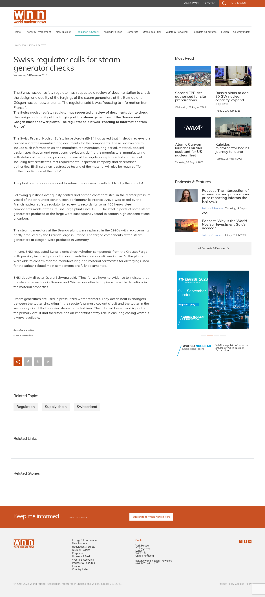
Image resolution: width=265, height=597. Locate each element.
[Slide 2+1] (216, 335)
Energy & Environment (38, 32)
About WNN (191, 3)
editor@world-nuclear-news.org (153, 561)
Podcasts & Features (205, 32)
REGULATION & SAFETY (33, 45)
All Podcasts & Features (212, 248)
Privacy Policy (226, 584)
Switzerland (87, 407)
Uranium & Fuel (152, 32)
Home (17, 32)
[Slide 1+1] (210, 335)
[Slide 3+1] (223, 335)
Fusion (225, 32)
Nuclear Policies (113, 32)
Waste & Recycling (176, 32)
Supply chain (56, 407)
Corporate (132, 32)
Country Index (241, 32)
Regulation (25, 407)
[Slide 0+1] (203, 335)
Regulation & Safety (87, 32)
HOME (17, 45)
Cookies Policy (243, 584)
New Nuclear (63, 32)
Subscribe (209, 3)
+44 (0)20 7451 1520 (147, 563)
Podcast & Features (83, 563)
